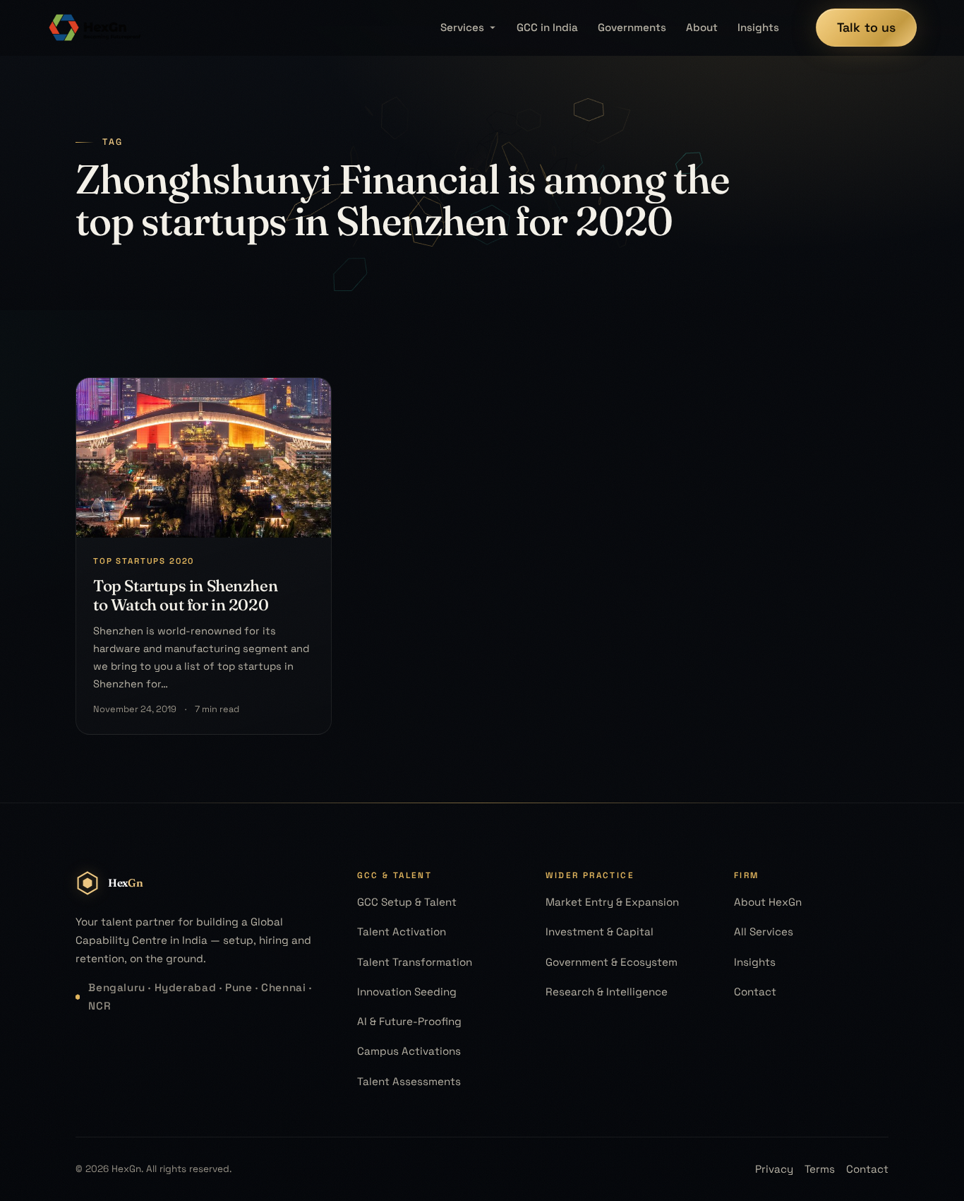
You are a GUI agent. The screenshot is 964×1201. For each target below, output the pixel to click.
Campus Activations (409, 1051)
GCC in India (547, 27)
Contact (755, 991)
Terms (820, 1169)
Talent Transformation (414, 962)
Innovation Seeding (407, 991)
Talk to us (866, 27)
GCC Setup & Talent (407, 902)
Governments (632, 27)
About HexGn (768, 902)
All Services (763, 931)
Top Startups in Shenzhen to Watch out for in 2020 (185, 595)
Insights (758, 27)
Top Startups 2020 (143, 561)
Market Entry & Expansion (612, 902)
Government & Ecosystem (611, 962)
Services (462, 27)
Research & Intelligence (607, 991)
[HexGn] (95, 27)
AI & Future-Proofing (409, 1021)
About (702, 27)
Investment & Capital (599, 931)
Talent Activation (401, 931)
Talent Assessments (409, 1081)
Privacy (774, 1169)
